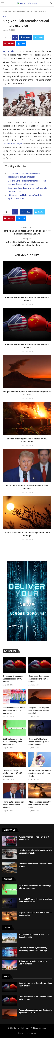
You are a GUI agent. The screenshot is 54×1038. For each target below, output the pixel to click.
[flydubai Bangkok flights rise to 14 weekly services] (9, 965)
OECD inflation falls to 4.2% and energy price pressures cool (12, 742)
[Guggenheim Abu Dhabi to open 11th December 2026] (9, 938)
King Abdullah (9, 51)
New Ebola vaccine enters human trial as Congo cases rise (14, 710)
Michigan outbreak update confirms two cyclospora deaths (39, 773)
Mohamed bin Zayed (12, 143)
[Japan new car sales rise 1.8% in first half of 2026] (9, 841)
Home (5, 11)
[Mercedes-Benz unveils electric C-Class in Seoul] (9, 867)
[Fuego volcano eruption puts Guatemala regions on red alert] (27, 371)
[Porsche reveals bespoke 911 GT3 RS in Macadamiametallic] (9, 854)
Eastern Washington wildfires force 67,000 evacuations (12, 773)
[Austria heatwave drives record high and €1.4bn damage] (27, 512)
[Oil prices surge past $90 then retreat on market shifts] (39, 790)
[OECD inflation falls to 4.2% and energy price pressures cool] (14, 728)
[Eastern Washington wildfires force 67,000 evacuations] (27, 418)
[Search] (51, 3)
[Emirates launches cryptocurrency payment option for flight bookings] (9, 952)
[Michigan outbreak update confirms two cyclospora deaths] (39, 759)
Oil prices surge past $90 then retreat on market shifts (39, 805)
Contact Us (31, 1033)
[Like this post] (16, 37)
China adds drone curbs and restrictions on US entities (13, 679)
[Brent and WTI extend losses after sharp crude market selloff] (39, 728)
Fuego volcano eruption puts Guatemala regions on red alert (38, 710)
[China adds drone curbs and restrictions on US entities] (27, 277)
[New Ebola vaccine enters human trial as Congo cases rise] (14, 696)
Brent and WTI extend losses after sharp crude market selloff (39, 742)
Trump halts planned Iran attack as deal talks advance (13, 805)
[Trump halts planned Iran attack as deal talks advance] (27, 465)
